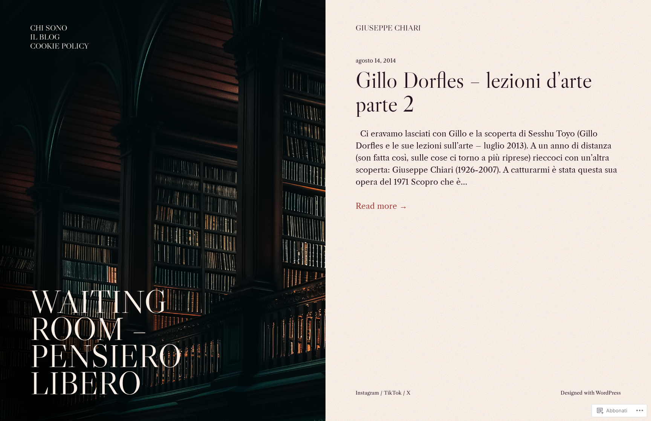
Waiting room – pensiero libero (106, 342)
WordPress (608, 393)
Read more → (381, 206)
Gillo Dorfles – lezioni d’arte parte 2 (474, 92)
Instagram (367, 393)
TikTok (393, 393)
